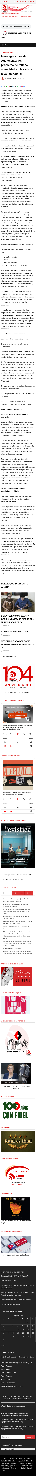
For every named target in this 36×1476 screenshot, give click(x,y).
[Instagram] (23, 2)
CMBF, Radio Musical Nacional (12, 1386)
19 (13, 1333)
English (13, 656)
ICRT (3, 1470)
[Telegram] (31, 2)
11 (8, 1329)
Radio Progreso (6, 1376)
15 (28, 1329)
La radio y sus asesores (14, 632)
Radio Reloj (5, 1369)
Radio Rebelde (6, 1366)
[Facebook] (15, 2)
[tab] (6, 893)
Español (6, 656)
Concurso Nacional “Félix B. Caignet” (14, 1276)
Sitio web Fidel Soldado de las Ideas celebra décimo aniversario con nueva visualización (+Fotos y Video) (17, 943)
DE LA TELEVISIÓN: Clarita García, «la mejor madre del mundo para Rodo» (17, 619)
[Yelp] (28, 2)
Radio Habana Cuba (8, 1373)
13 (18, 1329)
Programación (7, 52)
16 (33, 1329)
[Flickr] (26, 2)
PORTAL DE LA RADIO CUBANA (10, 14)
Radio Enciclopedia (8, 1383)
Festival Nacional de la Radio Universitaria (16, 1300)
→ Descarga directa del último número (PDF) (17, 875)
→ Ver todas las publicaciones (12, 879)
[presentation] (6, 893)
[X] (20, 2)
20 (18, 1333)
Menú (6, 45)
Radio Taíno (5, 1379)
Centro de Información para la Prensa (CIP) (16, 1363)
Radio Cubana (11, 78)
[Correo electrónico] (33, 2)
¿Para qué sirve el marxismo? (12, 948)
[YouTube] (17, 2)
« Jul (2, 1345)
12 (13, 1329)
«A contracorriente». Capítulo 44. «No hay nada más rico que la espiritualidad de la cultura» (16, 911)
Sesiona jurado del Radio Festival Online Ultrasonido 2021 (17, 644)
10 (3, 1329)
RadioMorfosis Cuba (8, 1281)
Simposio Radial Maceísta (10, 1304)
